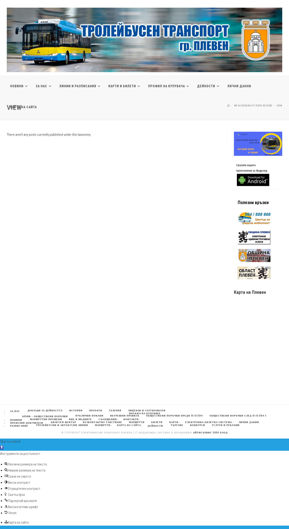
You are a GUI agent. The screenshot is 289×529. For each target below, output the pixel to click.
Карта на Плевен (250, 292)
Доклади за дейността (45, 410)
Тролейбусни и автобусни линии (62, 425)
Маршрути (102, 425)
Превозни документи (26, 423)
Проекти (95, 410)
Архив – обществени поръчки (45, 416)
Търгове (177, 425)
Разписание (19, 426)
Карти (173, 422)
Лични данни (249, 422)
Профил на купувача (144, 413)
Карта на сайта (129, 425)
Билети (157, 422)
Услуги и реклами (226, 425)
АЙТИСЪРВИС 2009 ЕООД (210, 433)
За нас (15, 411)
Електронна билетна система (208, 422)
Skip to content (10, 441)
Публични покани (89, 416)
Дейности (155, 426)
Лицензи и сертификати (146, 410)
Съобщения (108, 419)
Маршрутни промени (46, 419)
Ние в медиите (80, 419)
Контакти (131, 419)
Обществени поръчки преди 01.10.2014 (174, 416)
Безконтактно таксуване (102, 422)
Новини (16, 420)
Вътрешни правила (124, 416)
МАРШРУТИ (136, 422)
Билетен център (63, 422)
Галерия (115, 410)
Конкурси (197, 425)
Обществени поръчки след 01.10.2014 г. (238, 416)
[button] (1, 448)
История (75, 410)
